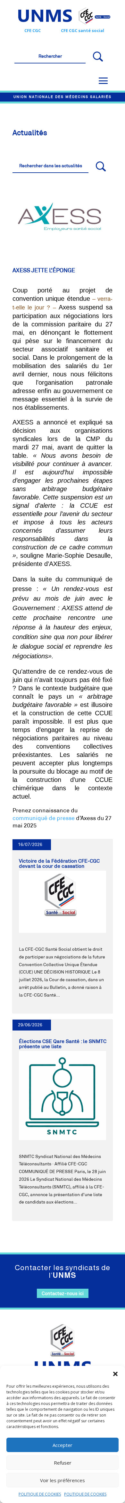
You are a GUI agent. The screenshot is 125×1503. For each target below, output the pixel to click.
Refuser (62, 1462)
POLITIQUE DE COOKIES (40, 1494)
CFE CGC (32, 30)
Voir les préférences (62, 1480)
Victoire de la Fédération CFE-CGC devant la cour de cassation (59, 863)
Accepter (62, 1445)
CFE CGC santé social (82, 30)
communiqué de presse (44, 818)
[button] (115, 1374)
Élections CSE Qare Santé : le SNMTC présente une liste (62, 1043)
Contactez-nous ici (63, 1293)
